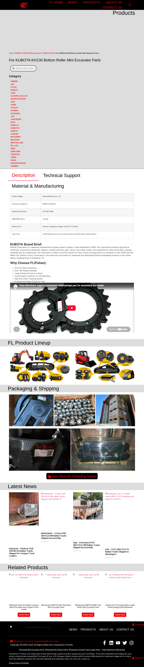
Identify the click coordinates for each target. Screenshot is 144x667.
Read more (24, 615)
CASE (13, 93)
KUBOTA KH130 (49, 53)
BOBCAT (14, 90)
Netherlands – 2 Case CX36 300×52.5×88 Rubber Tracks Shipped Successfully (53, 535)
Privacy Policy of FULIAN (19, 663)
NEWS (72, 2)
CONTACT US (112, 7)
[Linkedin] (111, 643)
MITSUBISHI (16, 137)
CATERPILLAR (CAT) (19, 96)
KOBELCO (15, 125)
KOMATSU (15, 128)
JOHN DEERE (16, 119)
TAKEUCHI (15, 154)
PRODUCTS (91, 2)
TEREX (13, 157)
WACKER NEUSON (18, 163)
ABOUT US (114, 2)
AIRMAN (14, 81)
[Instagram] (131, 643)
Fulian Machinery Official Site (113, 650)
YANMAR (14, 166)
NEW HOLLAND (17, 143)
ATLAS (13, 87)
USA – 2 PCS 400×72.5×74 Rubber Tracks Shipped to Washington (117, 551)
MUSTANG (15, 140)
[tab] (23, 175)
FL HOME (56, 2)
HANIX (13, 105)
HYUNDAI (14, 110)
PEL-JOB (14, 146)
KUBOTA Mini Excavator (32, 53)
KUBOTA (18, 53)
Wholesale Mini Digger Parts (56, 650)
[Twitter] (125, 643)
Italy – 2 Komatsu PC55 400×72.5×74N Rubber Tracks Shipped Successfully (86, 545)
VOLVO (13, 160)
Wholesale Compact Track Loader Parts (84, 650)
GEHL (13, 102)
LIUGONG (14, 134)
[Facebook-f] (104, 643)
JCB (12, 116)
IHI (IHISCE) (15, 113)
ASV (12, 84)
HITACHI (14, 108)
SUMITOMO (15, 151)
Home (11, 53)
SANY (13, 148)
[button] (130, 5)
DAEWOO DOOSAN (18, 99)
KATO (13, 122)
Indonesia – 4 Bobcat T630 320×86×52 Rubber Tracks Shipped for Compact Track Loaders (21, 552)
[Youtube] (118, 643)
